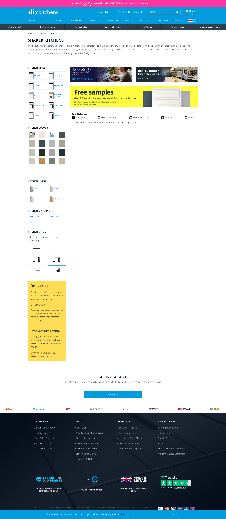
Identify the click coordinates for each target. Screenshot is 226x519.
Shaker (53, 33)
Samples (144, 20)
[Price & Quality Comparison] (101, 81)
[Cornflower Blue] (52, 143)
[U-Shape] (57, 259)
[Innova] (153, 409)
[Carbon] (62, 134)
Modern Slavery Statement (171, 453)
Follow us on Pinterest (128, 443)
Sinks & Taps (94, 20)
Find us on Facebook (127, 427)
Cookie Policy (165, 438)
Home (31, 33)
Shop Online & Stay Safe (170, 448)
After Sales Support (44, 438)
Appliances (75, 20)
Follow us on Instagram (129, 448)
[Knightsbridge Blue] (62, 152)
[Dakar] (62, 143)
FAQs (160, 443)
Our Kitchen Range (43, 448)
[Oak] (42, 161)
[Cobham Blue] (42, 143)
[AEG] (68, 409)
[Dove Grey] (32, 152)
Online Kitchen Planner (87, 443)
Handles (129, 20)
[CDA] (126, 409)
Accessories (161, 20)
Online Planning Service (87, 448)
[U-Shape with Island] (57, 269)
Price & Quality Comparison (89, 432)
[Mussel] (32, 161)
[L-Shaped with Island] (37, 269)
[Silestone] (184, 409)
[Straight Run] (37, 248)
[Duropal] (215, 409)
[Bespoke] (52, 134)
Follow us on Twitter (127, 432)
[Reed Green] (52, 161)
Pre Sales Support (43, 443)
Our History (81, 427)
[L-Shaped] (57, 248)
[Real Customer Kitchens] (167, 81)
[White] (32, 170)
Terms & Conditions (168, 427)
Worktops (112, 20)
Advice (178, 20)
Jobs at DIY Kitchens (85, 459)
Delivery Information (44, 427)
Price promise (177, 27)
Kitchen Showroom (85, 438)
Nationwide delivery (16, 27)
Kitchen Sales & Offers (87, 453)
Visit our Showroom (113, 27)
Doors (59, 20)
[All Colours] (32, 134)
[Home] (43, 12)
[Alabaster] (42, 134)
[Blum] (9, 409)
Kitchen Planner (145, 27)
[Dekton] (96, 409)
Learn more (126, 514)
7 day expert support (210, 27)
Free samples (80, 27)
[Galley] (37, 259)
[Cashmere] (32, 143)
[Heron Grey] (52, 152)
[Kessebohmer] (39, 409)
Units (47, 20)
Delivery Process (42, 432)
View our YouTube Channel (130, 438)
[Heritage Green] (42, 152)
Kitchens (33, 20)
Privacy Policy (165, 432)
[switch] (186, 14)
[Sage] (62, 161)
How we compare (48, 27)
